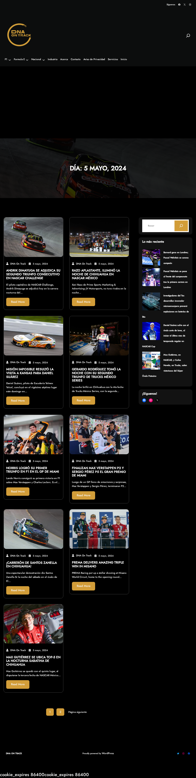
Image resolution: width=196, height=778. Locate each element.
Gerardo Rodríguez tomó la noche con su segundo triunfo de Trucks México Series (96, 374)
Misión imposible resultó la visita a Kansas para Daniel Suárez (30, 373)
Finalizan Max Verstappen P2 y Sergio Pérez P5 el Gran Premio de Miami (99, 471)
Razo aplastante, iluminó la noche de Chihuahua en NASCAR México (96, 274)
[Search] (181, 225)
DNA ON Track (14, 753)
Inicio (124, 59)
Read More (18, 302)
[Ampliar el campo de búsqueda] (188, 37)
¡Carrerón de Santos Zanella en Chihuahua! (31, 565)
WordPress (108, 753)
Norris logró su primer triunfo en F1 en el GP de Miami (32, 470)
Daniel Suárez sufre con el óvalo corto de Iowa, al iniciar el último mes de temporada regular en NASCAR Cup (165, 336)
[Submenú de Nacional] (43, 59)
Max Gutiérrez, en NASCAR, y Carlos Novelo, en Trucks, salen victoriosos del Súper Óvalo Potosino (164, 365)
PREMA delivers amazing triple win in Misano (98, 564)
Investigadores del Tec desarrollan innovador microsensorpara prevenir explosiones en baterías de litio (165, 306)
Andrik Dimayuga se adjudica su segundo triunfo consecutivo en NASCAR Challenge (33, 274)
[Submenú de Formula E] (27, 59)
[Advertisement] (98, 102)
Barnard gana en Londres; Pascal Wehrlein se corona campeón (176, 258)
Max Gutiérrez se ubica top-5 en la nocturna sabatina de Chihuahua (33, 661)
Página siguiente (77, 712)
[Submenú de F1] (9, 59)
